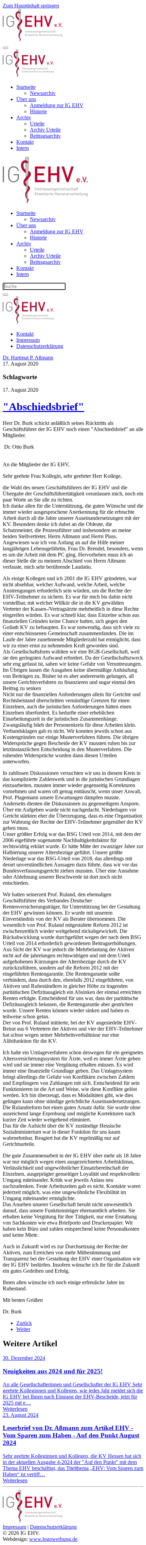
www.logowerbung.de (53, 1539)
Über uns (26, 99)
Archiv (23, 117)
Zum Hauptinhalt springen (31, 5)
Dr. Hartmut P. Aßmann (28, 357)
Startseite (26, 87)
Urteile (37, 123)
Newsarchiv (43, 93)
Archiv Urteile (45, 130)
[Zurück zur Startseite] (32, 40)
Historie (38, 111)
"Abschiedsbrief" (43, 406)
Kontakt (25, 142)
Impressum (28, 340)
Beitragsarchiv (45, 136)
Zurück (24, 1323)
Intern (22, 148)
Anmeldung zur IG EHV (57, 105)
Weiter (23, 1329)
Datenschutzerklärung (39, 346)
